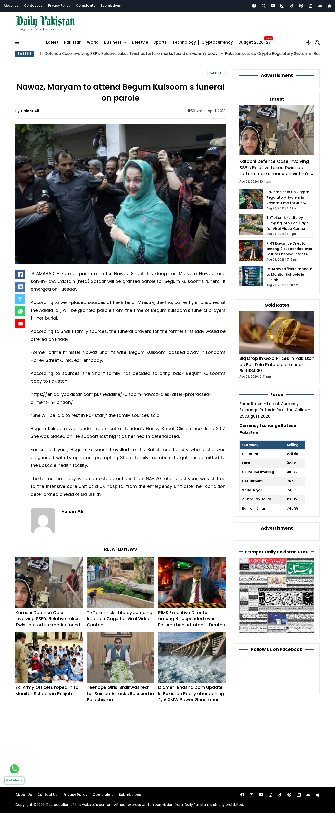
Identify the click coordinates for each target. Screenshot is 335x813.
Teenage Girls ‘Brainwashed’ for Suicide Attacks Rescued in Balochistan (120, 693)
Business (113, 42)
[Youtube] (273, 6)
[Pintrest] (301, 6)
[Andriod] (320, 6)
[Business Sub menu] (125, 42)
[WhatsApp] (20, 311)
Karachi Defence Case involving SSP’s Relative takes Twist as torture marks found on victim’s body (47, 621)
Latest (52, 42)
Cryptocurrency (217, 42)
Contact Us (33, 5)
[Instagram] (282, 6)
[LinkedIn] (20, 287)
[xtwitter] (264, 6)
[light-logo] (46, 23)
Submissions (111, 5)
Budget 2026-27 (254, 42)
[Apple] (329, 6)
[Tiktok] (292, 6)
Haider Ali (30, 110)
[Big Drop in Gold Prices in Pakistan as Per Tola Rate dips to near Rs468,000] (276, 332)
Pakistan (72, 42)
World (93, 42)
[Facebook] (254, 6)
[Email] (20, 323)
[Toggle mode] (308, 42)
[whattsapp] (14, 769)
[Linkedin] (310, 6)
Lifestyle (140, 42)
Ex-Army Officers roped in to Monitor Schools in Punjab (46, 690)
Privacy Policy (59, 5)
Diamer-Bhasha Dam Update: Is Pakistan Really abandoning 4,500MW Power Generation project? (191, 696)
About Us (11, 5)
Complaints (85, 5)
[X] (20, 299)
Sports (160, 42)
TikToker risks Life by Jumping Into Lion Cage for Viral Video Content (119, 618)
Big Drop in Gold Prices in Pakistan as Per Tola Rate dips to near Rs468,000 (276, 364)
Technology (184, 42)
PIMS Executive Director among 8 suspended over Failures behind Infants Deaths (191, 618)
